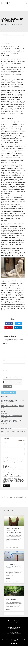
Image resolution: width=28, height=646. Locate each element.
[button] (26, 3)
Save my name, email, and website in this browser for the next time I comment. (13, 377)
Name (4, 360)
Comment (5, 343)
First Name (5, 446)
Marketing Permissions (7, 457)
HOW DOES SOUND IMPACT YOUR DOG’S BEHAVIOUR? (13, 401)
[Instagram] (14, 643)
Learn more (10, 481)
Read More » (8, 578)
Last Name (5, 451)
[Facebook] (11, 643)
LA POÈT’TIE (5, 411)
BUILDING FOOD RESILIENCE (11, 416)
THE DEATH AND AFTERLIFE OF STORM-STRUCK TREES (12, 421)
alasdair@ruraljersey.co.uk (15, 633)
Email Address (6, 441)
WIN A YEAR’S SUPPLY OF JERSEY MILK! (12, 406)
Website (5, 370)
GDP (15, 640)
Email (4, 365)
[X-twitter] (16, 643)
